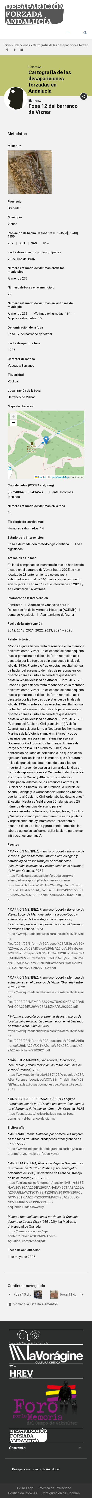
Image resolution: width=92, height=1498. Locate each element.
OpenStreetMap (59, 477)
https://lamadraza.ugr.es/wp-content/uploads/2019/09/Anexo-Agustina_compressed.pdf (32, 1236)
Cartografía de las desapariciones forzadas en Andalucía (49, 81)
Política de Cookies (22, 1493)
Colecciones (22, 45)
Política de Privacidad (55, 1488)
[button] (85, 33)
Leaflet (41, 477)
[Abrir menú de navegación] (68, 33)
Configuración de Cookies (61, 1493)
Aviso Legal (25, 1488)
